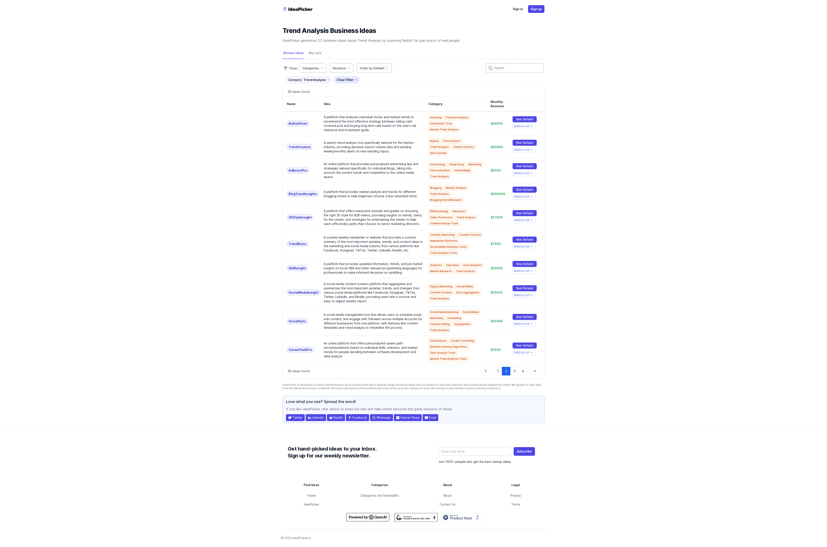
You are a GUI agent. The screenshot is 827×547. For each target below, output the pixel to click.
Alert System (438, 153)
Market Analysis (456, 187)
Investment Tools (441, 123)
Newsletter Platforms (443, 240)
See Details (524, 119)
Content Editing (440, 324)
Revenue (339, 68)
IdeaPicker (311, 504)
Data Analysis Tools (442, 352)
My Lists (315, 53)
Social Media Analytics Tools (448, 246)
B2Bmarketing (439, 211)
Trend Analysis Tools (443, 252)
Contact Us (447, 504)
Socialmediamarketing (444, 312)
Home (311, 495)
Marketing (474, 164)
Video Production (441, 217)
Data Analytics (472, 265)
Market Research (441, 271)
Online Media (462, 170)
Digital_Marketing (441, 286)
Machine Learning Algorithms (448, 346)
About (447, 495)
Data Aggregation (467, 292)
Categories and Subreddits (379, 495)
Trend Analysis (439, 147)
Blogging (435, 187)
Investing (436, 117)
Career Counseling (462, 340)
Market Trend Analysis (444, 129)
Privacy (515, 495)
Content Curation (470, 234)
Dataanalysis (438, 340)
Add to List (522, 126)
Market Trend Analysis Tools (448, 358)
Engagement (462, 324)
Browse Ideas (293, 53)
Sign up (536, 9)
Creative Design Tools (444, 223)
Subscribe (524, 451)
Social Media (465, 286)
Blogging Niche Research (446, 199)
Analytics (436, 265)
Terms (515, 504)
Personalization (440, 170)
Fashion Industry (463, 147)
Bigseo (434, 141)
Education (458, 211)
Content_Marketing (442, 234)
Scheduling (454, 318)
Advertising (437, 164)
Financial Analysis (457, 117)
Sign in (518, 9)
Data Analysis (452, 141)
